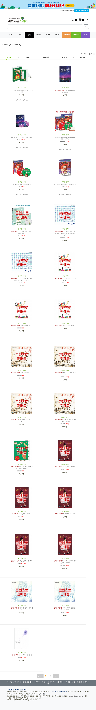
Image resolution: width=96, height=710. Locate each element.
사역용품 (38, 34)
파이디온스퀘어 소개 (13, 682)
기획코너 (85, 34)
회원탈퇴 (60, 682)
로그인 (62, 10)
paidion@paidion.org (76, 696)
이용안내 (44, 682)
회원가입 (66, 10)
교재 (10, 34)
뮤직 (29, 35)
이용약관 (37, 682)
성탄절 (16, 44)
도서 (19, 34)
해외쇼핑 (79, 682)
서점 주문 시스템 (70, 682)
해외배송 (71, 10)
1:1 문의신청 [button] (40, 694)
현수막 (57, 34)
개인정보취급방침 (27, 682)
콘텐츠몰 (67, 34)
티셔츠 (48, 34)
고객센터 (52, 682)
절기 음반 (4, 44)
